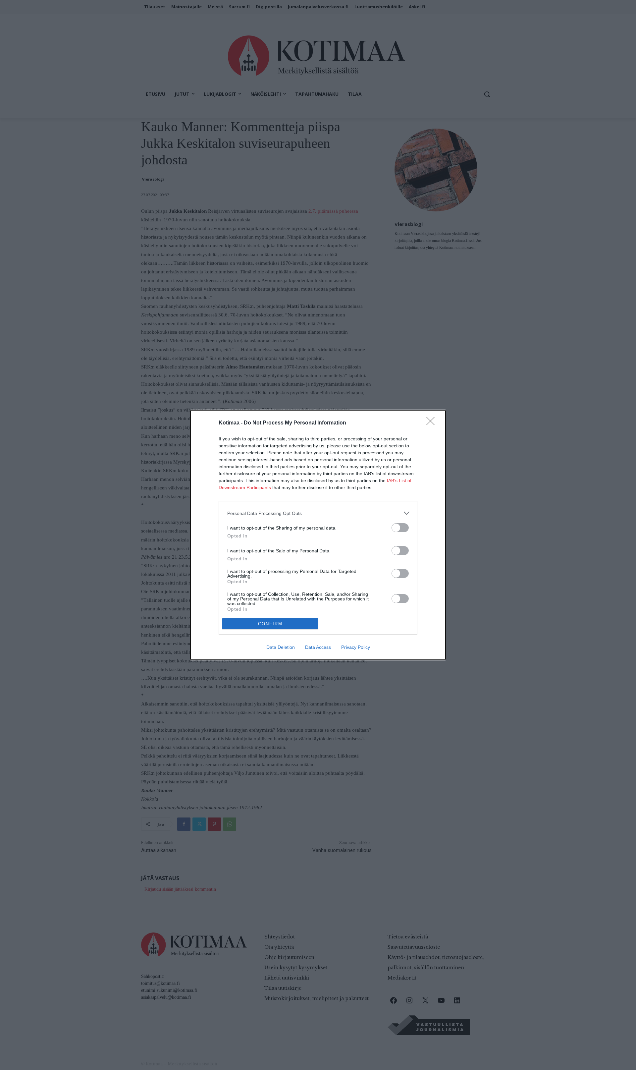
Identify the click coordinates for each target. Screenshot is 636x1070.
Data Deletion (280, 647)
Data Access (318, 647)
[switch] (400, 527)
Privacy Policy (355, 647)
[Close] (432, 423)
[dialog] (318, 535)
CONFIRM (270, 623)
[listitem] (318, 513)
